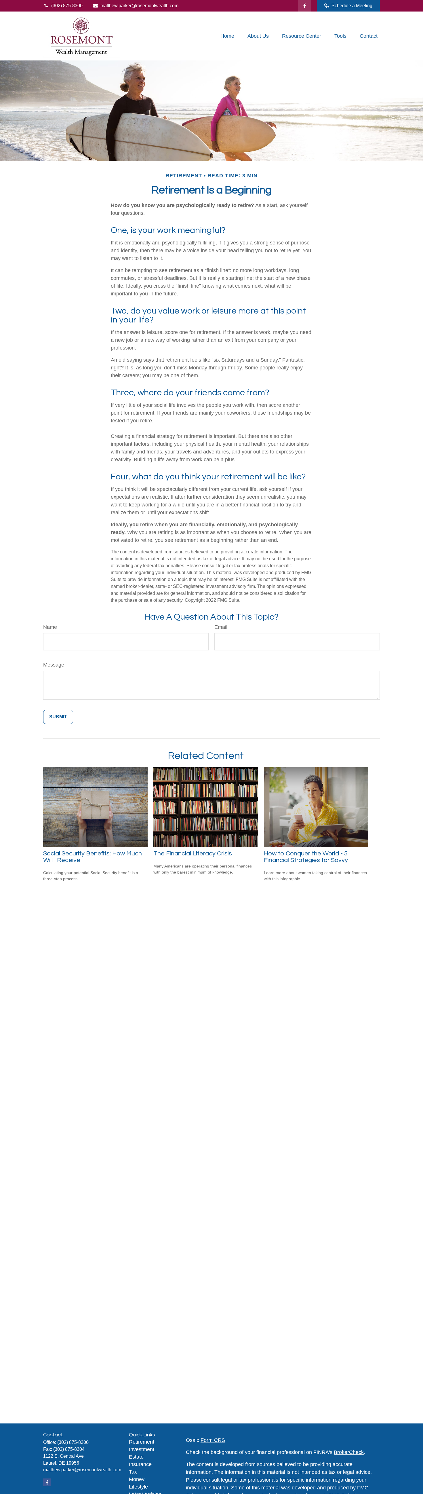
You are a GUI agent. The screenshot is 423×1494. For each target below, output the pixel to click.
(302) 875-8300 (67, 5)
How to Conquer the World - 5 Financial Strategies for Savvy (306, 856)
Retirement (141, 1442)
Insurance (140, 1464)
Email (220, 627)
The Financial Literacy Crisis (192, 853)
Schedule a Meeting (351, 5)
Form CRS (213, 1440)
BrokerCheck (349, 1452)
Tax (133, 1472)
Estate (136, 1457)
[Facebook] (304, 6)
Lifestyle (138, 1487)
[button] (227, 36)
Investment (141, 1449)
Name (50, 627)
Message (53, 665)
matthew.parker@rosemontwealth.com (139, 5)
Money (136, 1479)
